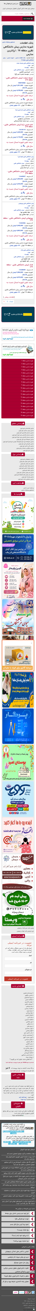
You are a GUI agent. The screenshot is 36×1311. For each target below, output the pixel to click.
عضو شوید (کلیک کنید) (15, 1071)
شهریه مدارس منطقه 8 (27, 382)
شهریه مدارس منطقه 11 (27, 391)
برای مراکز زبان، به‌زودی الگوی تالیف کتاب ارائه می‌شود (19, 1173)
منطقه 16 (26, 68)
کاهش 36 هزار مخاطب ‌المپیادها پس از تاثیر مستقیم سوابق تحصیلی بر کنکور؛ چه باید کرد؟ (19, 1163)
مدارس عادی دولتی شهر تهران (26, 461)
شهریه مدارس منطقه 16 (27, 406)
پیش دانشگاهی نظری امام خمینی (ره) (24, 110)
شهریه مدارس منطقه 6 (27, 376)
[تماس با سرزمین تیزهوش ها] (15, 1292)
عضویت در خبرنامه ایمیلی (18, 979)
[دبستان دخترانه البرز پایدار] (18, 580)
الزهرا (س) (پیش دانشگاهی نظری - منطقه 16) (20, 172)
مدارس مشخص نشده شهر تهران (26, 479)
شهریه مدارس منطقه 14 (27, 400)
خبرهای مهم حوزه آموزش (27, 1149)
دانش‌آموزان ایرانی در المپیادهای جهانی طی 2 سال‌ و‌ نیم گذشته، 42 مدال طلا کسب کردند (18, 1202)
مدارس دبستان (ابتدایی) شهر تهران (25, 433)
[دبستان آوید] (18, 799)
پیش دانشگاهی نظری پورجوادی (26, 203)
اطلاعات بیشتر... (9, 297)
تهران (29, 65)
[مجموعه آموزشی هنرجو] (18, 872)
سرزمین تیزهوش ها (11, 3)
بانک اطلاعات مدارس (20, 58)
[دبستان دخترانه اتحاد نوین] (18, 835)
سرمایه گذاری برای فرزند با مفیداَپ (17, 667)
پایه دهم (12, 1144)
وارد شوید (23, 1099)
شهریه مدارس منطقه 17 (27, 409)
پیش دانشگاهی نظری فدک (27, 250)
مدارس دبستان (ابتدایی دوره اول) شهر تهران (23, 435)
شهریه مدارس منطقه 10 (27, 388)
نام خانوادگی (28, 969)
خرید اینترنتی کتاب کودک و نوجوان (25, 931)
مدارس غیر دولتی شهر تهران (27, 464)
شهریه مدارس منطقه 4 (27, 370)
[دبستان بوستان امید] (18, 762)
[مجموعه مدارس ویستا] (18, 908)
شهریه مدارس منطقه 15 (27, 403)
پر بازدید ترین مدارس (28, 488)
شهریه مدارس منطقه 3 (27, 367)
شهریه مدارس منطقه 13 (27, 397)
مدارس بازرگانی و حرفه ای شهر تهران (25, 448)
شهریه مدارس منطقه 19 (27, 415)
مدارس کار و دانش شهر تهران (27, 446)
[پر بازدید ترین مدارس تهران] (18, 334)
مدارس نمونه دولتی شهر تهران (26, 466)
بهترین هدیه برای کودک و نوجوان (25, 928)
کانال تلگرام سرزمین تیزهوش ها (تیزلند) (13, 1132)
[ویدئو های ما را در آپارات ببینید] (26, 1292)
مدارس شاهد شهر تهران (28, 470)
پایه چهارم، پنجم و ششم (22, 1142)
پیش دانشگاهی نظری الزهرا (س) (26, 157)
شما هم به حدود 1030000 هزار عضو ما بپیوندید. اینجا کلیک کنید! (20, 1062)
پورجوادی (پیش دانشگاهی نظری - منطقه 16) (18, 219)
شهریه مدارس (10, 58)
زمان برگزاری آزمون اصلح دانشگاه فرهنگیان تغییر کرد (20, 1182)
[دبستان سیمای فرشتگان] (18, 617)
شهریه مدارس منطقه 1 (27, 361)
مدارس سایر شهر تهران (28, 450)
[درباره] (21, 1292)
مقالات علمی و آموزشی (28, 1247)
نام (31, 962)
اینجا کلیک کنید (22, 1097)
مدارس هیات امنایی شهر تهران (26, 468)
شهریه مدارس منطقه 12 (27, 394)
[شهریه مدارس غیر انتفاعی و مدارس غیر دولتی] (18, 350)
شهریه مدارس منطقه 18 (27, 412)
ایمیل (30, 955)
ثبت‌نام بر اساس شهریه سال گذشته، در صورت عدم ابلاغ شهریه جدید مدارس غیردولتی (19, 1177)
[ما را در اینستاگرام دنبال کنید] (29, 1292)
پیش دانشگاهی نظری (19, 70)
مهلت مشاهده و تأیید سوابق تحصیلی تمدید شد (21, 1153)
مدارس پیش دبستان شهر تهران (26, 430)
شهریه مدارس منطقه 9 (27, 385)
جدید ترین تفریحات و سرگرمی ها (25, 1209)
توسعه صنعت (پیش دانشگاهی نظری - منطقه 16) (19, 79)
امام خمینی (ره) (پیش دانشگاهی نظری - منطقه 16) (18, 125)
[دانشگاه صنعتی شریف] (18, 548)
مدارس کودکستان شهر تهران (27, 428)
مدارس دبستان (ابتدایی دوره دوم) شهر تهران (23, 437)
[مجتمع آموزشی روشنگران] (18, 690)
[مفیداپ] (18, 32)
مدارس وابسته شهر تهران (28, 477)
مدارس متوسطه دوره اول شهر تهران (25, 439)
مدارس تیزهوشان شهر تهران (27, 459)
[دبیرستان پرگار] (18, 726)
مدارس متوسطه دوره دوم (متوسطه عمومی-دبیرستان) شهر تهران (18, 442)
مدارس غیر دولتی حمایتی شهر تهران (25, 472)
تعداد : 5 (10, 301)
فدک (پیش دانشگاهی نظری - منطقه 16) (19, 265)
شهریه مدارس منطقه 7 (27, 379)
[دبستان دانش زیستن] (18, 515)
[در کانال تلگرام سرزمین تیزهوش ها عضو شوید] (33, 1292)
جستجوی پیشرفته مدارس (8, 42)
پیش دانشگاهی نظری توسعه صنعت (25, 63)
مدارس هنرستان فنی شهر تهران (26, 444)
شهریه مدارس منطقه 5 (27, 373)
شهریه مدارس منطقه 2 (27, 364)
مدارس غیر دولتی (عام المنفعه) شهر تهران (24, 475)
